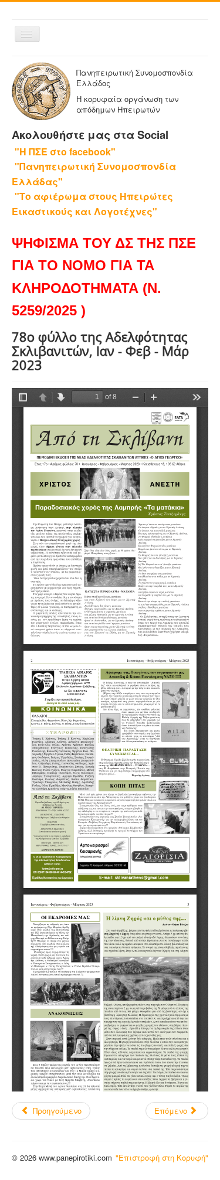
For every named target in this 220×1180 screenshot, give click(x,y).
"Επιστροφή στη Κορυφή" (162, 1157)
